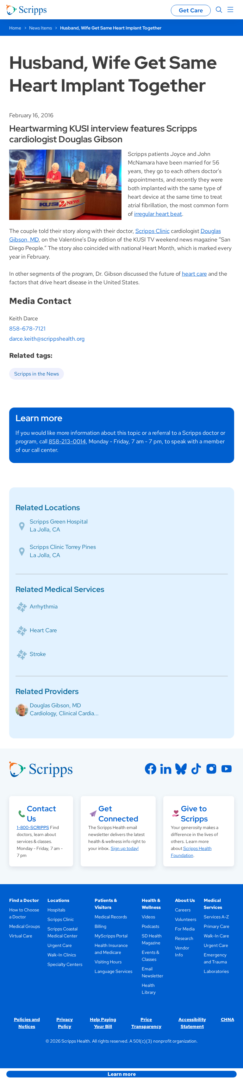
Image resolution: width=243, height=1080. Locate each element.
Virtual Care (20, 936)
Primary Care (216, 926)
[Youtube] (226, 768)
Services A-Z (216, 917)
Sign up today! (125, 848)
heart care (194, 273)
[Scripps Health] (26, 10)
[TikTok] (196, 768)
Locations (58, 900)
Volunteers (185, 919)
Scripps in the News (36, 373)
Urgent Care (59, 945)
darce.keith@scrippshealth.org (46, 338)
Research (184, 938)
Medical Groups (24, 926)
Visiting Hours (108, 962)
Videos (148, 917)
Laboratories (216, 971)
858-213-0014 (67, 441)
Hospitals (56, 910)
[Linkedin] (165, 768)
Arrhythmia (44, 606)
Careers (182, 910)
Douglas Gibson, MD (55, 705)
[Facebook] (150, 768)
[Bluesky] (181, 768)
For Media (185, 929)
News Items (40, 28)
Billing (100, 926)
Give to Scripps (194, 814)
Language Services (113, 971)
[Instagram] (211, 768)
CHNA (227, 1019)
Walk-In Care (216, 936)
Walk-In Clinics (61, 955)
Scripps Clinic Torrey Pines (63, 546)
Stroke (38, 654)
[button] (121, 1074)
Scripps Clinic (152, 231)
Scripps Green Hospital (59, 521)
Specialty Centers (64, 964)
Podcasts (150, 926)
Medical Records (111, 917)
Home (15, 28)
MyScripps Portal (111, 936)
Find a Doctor (24, 900)
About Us (185, 900)
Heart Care (43, 630)
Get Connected (118, 814)
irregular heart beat (158, 213)
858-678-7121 (27, 328)
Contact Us (41, 814)
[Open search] (219, 9)
